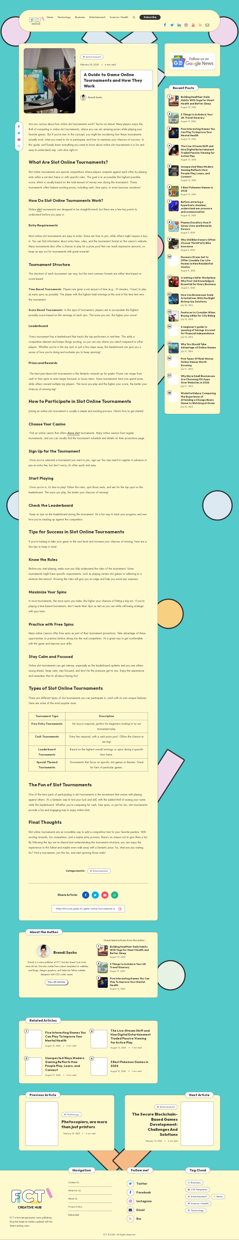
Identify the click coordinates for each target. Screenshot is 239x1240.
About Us (72, 1198)
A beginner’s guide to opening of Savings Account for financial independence (198, 330)
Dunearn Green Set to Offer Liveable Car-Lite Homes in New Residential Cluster (197, 262)
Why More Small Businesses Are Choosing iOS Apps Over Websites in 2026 (198, 379)
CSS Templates (199, 1189)
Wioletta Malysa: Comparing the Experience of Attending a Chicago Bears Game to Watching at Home (198, 398)
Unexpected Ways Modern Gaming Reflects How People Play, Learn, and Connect (64, 1064)
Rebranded (73, 1214)
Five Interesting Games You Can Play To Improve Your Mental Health (130, 982)
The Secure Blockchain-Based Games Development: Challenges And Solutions (155, 1124)
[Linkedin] (179, 24)
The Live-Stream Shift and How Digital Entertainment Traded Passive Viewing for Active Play (131, 1036)
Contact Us (73, 1182)
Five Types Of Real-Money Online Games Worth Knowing (197, 362)
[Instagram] (186, 24)
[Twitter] (172, 24)
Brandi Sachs (65, 952)
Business (80, 17)
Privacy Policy (75, 1206)
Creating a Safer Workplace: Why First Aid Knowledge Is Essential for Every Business (198, 281)
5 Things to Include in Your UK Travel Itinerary (128, 966)
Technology (64, 17)
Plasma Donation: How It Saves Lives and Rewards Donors (196, 226)
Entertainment (97, 17)
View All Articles (56, 982)
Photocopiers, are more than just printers (84, 1124)
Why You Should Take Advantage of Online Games (198, 346)
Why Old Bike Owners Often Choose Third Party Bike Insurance (198, 243)
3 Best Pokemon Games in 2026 (129, 1064)
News (50, 17)
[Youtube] (193, 24)
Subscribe (150, 17)
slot (39, 209)
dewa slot (73, 433)
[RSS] (200, 24)
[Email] (207, 24)
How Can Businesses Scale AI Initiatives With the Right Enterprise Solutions (198, 298)
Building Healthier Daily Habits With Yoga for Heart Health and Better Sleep (129, 950)
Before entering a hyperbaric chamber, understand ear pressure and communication (196, 206)
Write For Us (74, 1190)
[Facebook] (165, 24)
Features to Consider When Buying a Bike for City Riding (198, 314)
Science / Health (119, 17)
